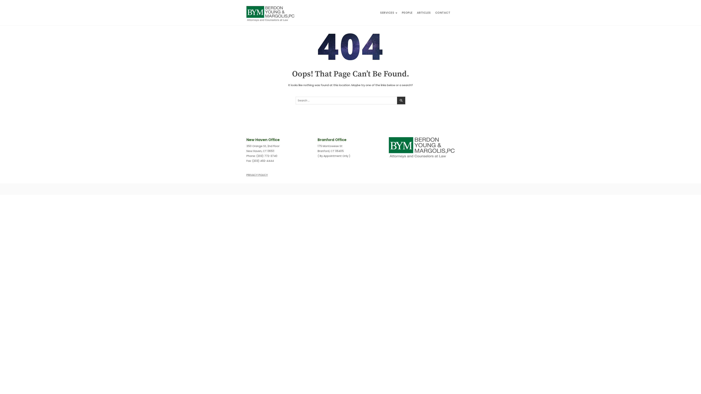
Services (387, 13)
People (407, 13)
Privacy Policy (257, 175)
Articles (424, 13)
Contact (442, 13)
